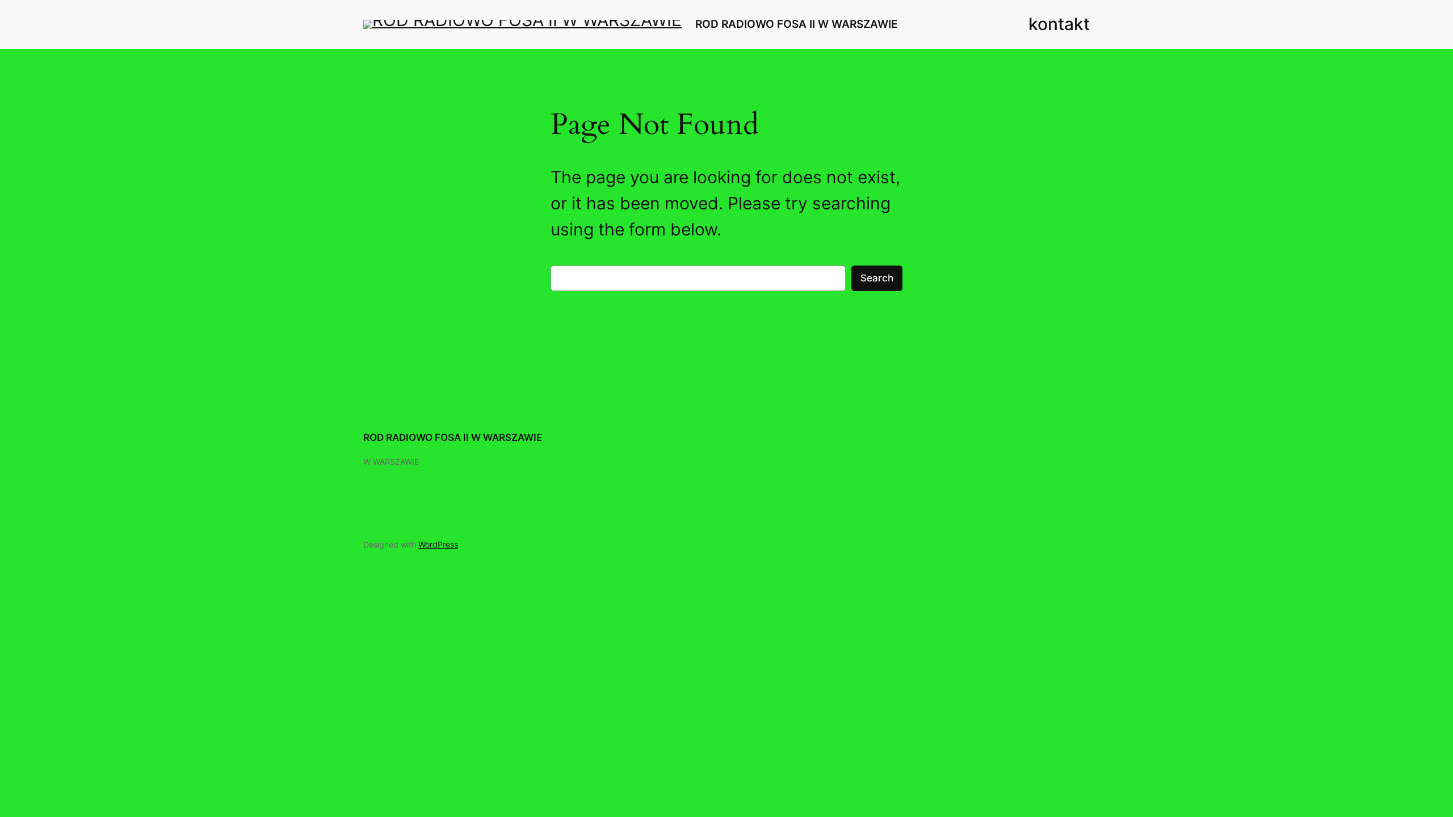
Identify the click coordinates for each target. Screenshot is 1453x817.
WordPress (438, 544)
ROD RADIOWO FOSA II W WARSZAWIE (796, 24)
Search (876, 278)
